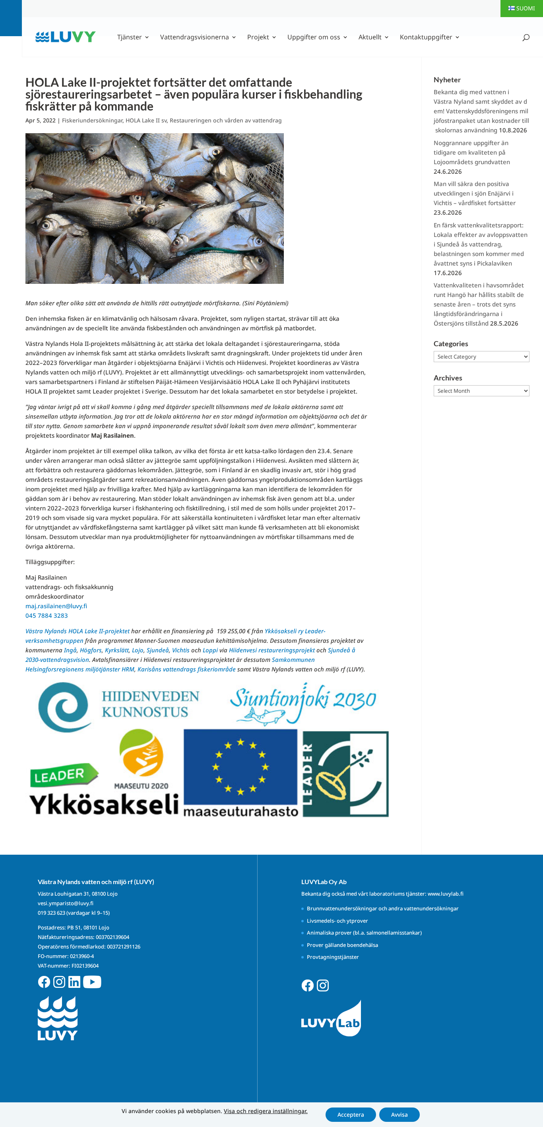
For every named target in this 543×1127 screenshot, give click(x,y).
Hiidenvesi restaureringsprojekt (272, 650)
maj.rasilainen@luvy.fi (56, 606)
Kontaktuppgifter (426, 37)
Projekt (258, 37)
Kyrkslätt (117, 650)
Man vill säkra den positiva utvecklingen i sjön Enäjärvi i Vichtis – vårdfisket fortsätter (475, 193)
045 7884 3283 (46, 615)
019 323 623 (51, 912)
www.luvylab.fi (445, 893)
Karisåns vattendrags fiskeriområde (187, 669)
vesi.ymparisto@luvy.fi (65, 903)
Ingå (70, 650)
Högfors (91, 650)
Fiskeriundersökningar (92, 120)
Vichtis (181, 650)
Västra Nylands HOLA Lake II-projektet (77, 631)
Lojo (138, 650)
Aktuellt (370, 37)
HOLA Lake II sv (146, 120)
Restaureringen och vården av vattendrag (226, 120)
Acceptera (350, 1114)
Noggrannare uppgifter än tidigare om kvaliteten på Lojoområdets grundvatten (472, 152)
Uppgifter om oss (313, 37)
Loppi (210, 650)
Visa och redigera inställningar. (266, 1111)
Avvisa (399, 1114)
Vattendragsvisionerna (194, 37)
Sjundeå (158, 650)
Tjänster (129, 37)
